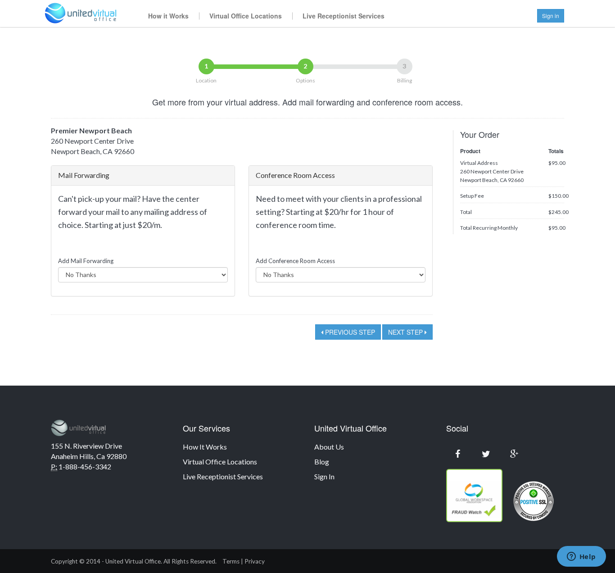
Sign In (324, 476)
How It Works (205, 446)
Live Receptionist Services (343, 15)
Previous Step (349, 332)
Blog (321, 461)
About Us (329, 446)
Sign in (550, 15)
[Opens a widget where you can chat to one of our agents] (581, 557)
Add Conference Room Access (295, 260)
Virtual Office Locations (245, 15)
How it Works (168, 15)
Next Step (406, 332)
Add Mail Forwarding (85, 260)
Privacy (254, 561)
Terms (231, 561)
